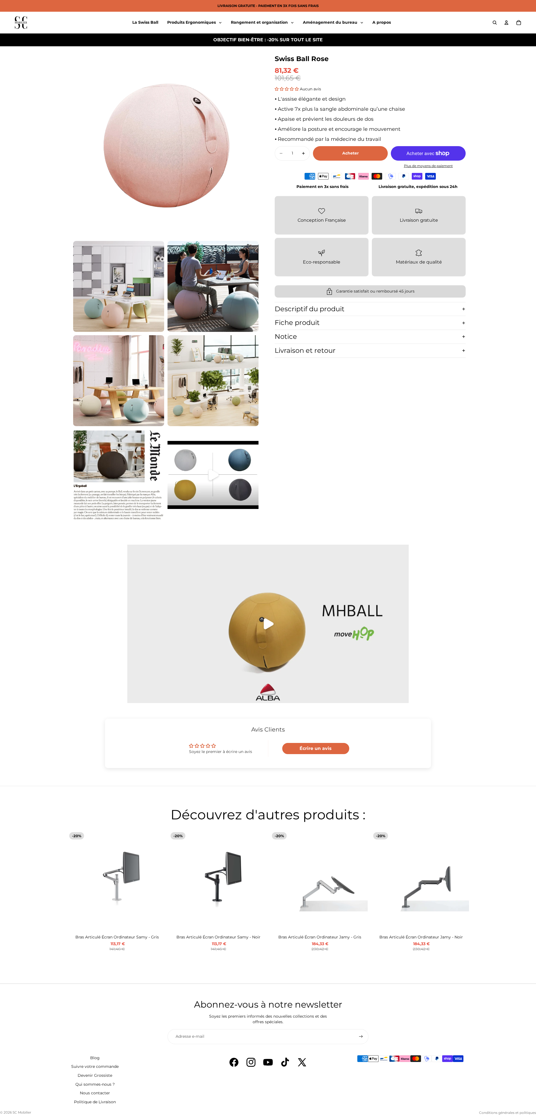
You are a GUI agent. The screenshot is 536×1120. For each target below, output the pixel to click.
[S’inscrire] (361, 1037)
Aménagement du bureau (330, 22)
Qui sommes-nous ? (95, 1084)
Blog (95, 1057)
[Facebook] (234, 1062)
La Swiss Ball (145, 22)
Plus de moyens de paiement (428, 166)
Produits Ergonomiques (192, 22)
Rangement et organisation (260, 22)
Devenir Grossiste (95, 1075)
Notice (286, 336)
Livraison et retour (305, 350)
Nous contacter (95, 1092)
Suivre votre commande (95, 1066)
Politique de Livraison (95, 1101)
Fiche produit (297, 322)
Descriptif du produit (309, 309)
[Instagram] (251, 1062)
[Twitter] (302, 1062)
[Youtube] (268, 1062)
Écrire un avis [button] (316, 748)
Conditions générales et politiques (507, 1113)
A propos (381, 22)
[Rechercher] (495, 22)
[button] (287, 88)
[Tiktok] (285, 1062)
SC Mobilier (22, 1112)
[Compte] (506, 22)
